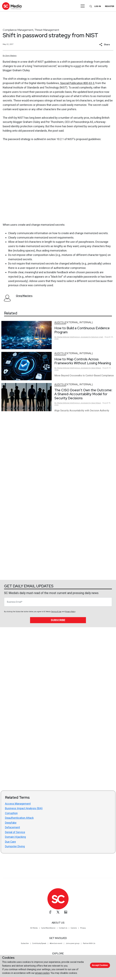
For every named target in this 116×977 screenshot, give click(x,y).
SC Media (34, 928)
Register (109, 6)
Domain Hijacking (15, 836)
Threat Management (46, 30)
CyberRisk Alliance (48, 928)
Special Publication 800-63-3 (77, 83)
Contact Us (63, 928)
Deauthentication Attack (19, 817)
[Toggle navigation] (82, 6)
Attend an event (56, 943)
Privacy (83, 928)
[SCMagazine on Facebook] (50, 912)
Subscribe (58, 620)
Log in (97, 6)
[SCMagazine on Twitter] (58, 912)
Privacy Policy (70, 612)
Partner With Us (89, 943)
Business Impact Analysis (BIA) (24, 808)
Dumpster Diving (15, 846)
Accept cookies (100, 965)
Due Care (10, 841)
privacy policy (42, 973)
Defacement (12, 827)
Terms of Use (56, 612)
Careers (74, 928)
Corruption (11, 813)
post (78, 66)
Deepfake (10, 822)
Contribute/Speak (39, 943)
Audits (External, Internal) (73, 322)
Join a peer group (72, 943)
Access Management (18, 803)
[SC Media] (11, 6)
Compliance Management (18, 30)
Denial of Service (15, 832)
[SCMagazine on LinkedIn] (66, 912)
